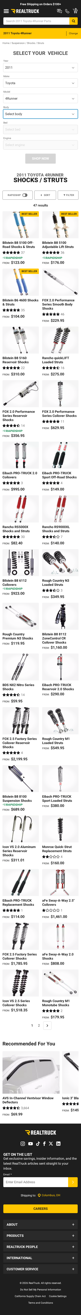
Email (7, 1174)
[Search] (73, 21)
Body (6, 107)
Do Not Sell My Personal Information (40, 1289)
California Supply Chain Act (30, 1296)
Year (5, 60)
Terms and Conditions (40, 1302)
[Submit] (73, 1182)
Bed (5, 122)
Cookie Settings (57, 1296)
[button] (40, 1224)
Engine (7, 138)
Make (6, 76)
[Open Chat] (59, 11)
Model (6, 91)
